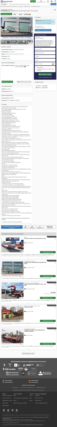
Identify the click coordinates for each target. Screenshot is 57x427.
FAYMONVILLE (12, 51)
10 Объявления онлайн (39, 27)
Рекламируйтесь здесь (29, 353)
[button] (55, 1)
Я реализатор (40, 67)
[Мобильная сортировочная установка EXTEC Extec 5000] (12, 313)
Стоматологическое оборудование (27, 387)
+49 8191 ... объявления (42, 85)
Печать (25, 227)
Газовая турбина (15, 387)
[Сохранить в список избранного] (53, 10)
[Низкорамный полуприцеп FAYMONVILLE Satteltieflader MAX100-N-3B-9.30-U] (12, 269)
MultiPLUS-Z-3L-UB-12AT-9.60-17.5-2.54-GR (14, 54)
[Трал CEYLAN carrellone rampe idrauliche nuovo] (12, 245)
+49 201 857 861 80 (9, 382)
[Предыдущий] (1, 30)
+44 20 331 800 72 (8, 380)
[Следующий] (31, 30)
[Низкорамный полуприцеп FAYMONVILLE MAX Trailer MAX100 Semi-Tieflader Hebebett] (12, 336)
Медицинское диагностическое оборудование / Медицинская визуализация (28, 390)
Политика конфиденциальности (45, 77)
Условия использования (37, 424)
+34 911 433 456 (34, 382)
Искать (54, 4)
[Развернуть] (28, 258)
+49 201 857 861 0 (34, 380)
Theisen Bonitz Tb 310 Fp (40, 387)
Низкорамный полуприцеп (18, 49)
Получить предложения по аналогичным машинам (45, 69)
